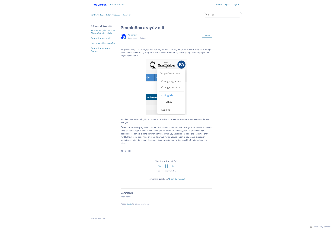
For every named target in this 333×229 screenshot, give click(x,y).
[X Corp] (125, 151)
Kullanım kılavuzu (113, 15)
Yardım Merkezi (97, 15)
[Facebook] (122, 151)
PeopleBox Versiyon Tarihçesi (100, 49)
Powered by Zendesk (322, 227)
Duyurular (126, 15)
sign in (129, 204)
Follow (207, 35)
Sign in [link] (236, 4)
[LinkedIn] (129, 151)
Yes (159, 166)
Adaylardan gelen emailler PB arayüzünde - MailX (103, 31)
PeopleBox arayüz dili (101, 38)
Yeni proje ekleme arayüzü (103, 43)
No (173, 166)
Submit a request (223, 4)
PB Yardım (132, 35)
